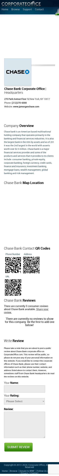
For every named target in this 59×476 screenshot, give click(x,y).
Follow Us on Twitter (47, 471)
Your (11, 382)
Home (5, 9)
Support (27, 9)
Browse (15, 9)
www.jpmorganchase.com (26, 106)
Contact (39, 9)
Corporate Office (21, 4)
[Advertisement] (29, 37)
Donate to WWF (27, 471)
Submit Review (18, 447)
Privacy (24, 473)
